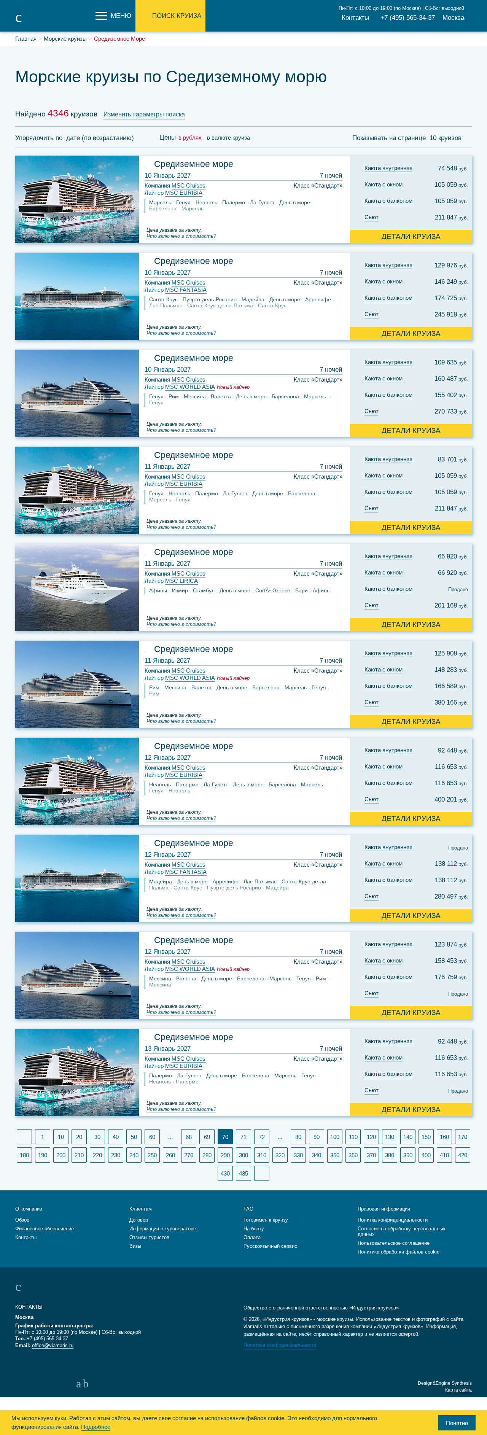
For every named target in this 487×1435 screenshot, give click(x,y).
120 (371, 1137)
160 (444, 1137)
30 (97, 1137)
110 (353, 1137)
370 (371, 1155)
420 (462, 1155)
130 (389, 1137)
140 (407, 1137)
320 (280, 1155)
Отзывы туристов (149, 1237)
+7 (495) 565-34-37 (407, 17)
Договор (138, 1220)
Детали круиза (411, 236)
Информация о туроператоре (162, 1228)
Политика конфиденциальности (280, 1345)
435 (243, 1173)
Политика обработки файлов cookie (398, 1252)
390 (407, 1155)
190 (42, 1155)
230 (115, 1155)
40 (116, 1137)
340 (316, 1155)
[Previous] (24, 1136)
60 (152, 1137)
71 (243, 1137)
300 (243, 1155)
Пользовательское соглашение (394, 1243)
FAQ (248, 1209)
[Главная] (53, 22)
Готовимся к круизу (266, 1220)
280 (207, 1155)
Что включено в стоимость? (181, 236)
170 (462, 1137)
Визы (135, 1246)
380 (389, 1155)
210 (79, 1155)
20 (79, 1137)
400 (426, 1155)
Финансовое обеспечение (44, 1228)
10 (61, 1137)
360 (353, 1155)
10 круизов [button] (446, 138)
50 (134, 1137)
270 (188, 1155)
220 (97, 1155)
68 (189, 1137)
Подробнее (95, 1427)
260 (170, 1155)
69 (207, 1137)
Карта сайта (458, 1390)
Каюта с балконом (388, 200)
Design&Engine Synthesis (445, 1383)
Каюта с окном (383, 184)
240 (133, 1155)
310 (261, 1155)
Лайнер (173, 192)
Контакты (355, 17)
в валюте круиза (228, 137)
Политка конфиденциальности (393, 1220)
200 (60, 1155)
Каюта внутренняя (388, 168)
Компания (175, 185)
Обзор (22, 1220)
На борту (254, 1228)
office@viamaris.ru (52, 1345)
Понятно (457, 1423)
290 (225, 1155)
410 (444, 1155)
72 (262, 1137)
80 (298, 1137)
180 (24, 1155)
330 (298, 1155)
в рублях (190, 137)
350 (334, 1155)
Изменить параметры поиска (144, 114)
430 (225, 1173)
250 (152, 1155)
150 (426, 1137)
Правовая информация (384, 1209)
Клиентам (140, 1209)
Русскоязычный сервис (270, 1246)
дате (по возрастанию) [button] (101, 138)
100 (334, 1137)
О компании (28, 1209)
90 (317, 1137)
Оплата (252, 1237)
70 (227, 1137)
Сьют (371, 217)
